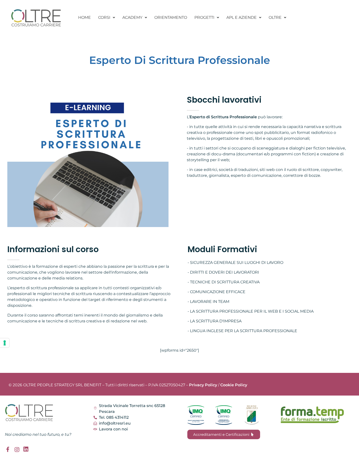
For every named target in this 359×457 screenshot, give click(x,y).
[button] (107, 17)
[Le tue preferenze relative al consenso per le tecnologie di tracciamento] (4, 343)
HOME (84, 17)
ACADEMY (132, 17)
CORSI (104, 17)
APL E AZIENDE (241, 17)
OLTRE (275, 17)
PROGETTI (204, 17)
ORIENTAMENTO (170, 17)
